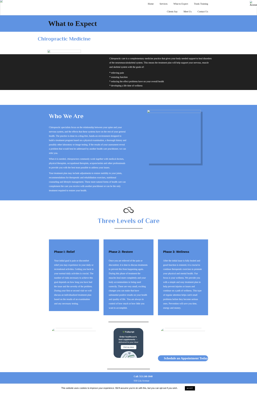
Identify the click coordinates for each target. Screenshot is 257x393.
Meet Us (188, 11)
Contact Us (203, 11)
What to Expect (180, 4)
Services (163, 4)
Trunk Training (201, 4)
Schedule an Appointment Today (186, 358)
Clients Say (172, 11)
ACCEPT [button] (190, 388)
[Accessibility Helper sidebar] (253, 3)
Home (151, 4)
